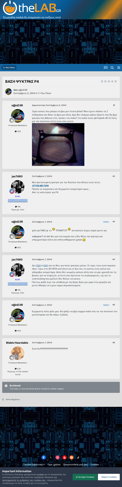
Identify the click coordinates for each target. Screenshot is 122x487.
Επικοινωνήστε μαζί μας (76, 464)
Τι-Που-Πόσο (44, 93)
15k (19, 206)
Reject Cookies (109, 477)
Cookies (95, 464)
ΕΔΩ (38, 265)
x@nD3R (17, 105)
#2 (114, 176)
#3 (114, 221)
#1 (114, 105)
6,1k (19, 368)
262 (19, 131)
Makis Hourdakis (17, 342)
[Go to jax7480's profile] (17, 187)
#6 (114, 342)
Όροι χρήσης (54, 464)
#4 (113, 259)
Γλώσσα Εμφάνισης (33, 464)
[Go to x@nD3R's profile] (8, 91)
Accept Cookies (86, 477)
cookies (40, 474)
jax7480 (17, 176)
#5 (114, 304)
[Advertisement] (61, 41)
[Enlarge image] (53, 230)
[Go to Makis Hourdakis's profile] (17, 353)
